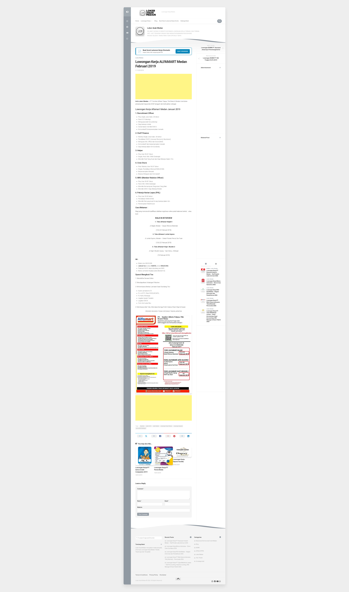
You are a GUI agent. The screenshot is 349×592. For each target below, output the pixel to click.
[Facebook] (127, 27)
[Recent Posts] (206, 264)
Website (139, 507)
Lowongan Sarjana (178, 426)
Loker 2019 (148, 426)
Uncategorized (200, 561)
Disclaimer (163, 575)
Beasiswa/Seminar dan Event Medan (206, 541)
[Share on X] (142, 436)
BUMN (208, 268)
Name (139, 501)
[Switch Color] (127, 11)
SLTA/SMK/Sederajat (141, 428)
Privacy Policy (153, 575)
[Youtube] (127, 32)
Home (137, 21)
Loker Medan (139, 58)
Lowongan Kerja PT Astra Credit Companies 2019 (142, 470)
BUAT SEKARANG (182, 51)
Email (167, 501)
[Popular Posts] (216, 264)
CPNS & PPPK (200, 551)
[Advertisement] (163, 86)
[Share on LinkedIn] (185, 436)
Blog (156, 21)
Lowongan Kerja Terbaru (166, 426)
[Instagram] (127, 21)
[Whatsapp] (127, 38)
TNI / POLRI (199, 558)
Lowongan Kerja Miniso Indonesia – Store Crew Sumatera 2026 (213, 282)
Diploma (142, 426)
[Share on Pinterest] (171, 436)
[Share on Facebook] (157, 436)
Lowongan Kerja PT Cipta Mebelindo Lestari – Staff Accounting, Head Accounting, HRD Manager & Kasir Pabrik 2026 (213, 316)
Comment (140, 489)
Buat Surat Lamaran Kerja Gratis (169, 21)
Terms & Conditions (141, 575)
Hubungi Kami (184, 21)
